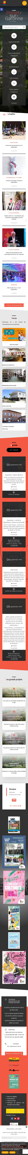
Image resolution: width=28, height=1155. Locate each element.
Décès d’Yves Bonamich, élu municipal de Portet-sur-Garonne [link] (14, 253)
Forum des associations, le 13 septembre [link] (14, 146)
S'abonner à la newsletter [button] (14, 1111)
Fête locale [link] (14, 570)
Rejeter (12, 1152)
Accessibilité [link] (11, 1098)
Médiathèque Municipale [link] (9, 385)
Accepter (5, 1152)
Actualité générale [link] (14, 213)
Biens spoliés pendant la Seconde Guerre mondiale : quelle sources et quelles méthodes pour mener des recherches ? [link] (14, 621)
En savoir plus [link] (14, 489)
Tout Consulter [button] (15, 805)
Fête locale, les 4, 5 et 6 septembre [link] (14, 288)
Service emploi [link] (11, 1100)
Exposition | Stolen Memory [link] (14, 475)
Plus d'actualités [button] (15, 305)
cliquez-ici (16, 1149)
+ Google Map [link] (14, 545)
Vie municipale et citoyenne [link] (14, 177)
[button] (24, 3)
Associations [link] (14, 142)
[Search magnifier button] (24, 27)
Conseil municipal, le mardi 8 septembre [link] (14, 181)
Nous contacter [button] (13, 1054)
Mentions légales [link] (12, 1096)
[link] (1, 9)
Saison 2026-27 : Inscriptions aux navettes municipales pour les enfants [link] (14, 217)
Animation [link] (14, 285)
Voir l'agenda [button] (14, 450)
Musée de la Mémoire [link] (8, 365)
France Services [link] (6, 406)
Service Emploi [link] (14, 344)
